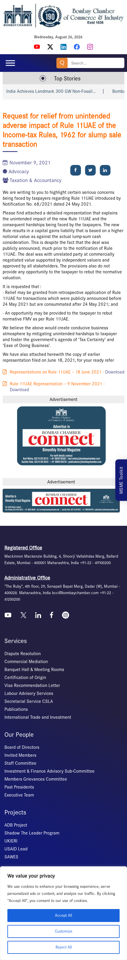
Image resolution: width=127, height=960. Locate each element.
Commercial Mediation (26, 661)
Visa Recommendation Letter (32, 685)
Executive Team (19, 795)
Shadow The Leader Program (31, 833)
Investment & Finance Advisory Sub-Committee (49, 771)
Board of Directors (21, 747)
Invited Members (20, 755)
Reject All (64, 947)
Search (62, 63)
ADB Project (15, 825)
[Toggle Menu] (10, 63)
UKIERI (10, 841)
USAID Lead (15, 849)
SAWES (11, 857)
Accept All (63, 915)
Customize (63, 931)
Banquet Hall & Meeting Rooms (34, 669)
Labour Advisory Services (28, 693)
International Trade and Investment (37, 717)
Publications (16, 709)
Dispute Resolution (22, 653)
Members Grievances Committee (35, 779)
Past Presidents (19, 787)
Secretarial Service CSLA (28, 701)
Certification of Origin (25, 677)
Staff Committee (20, 763)
